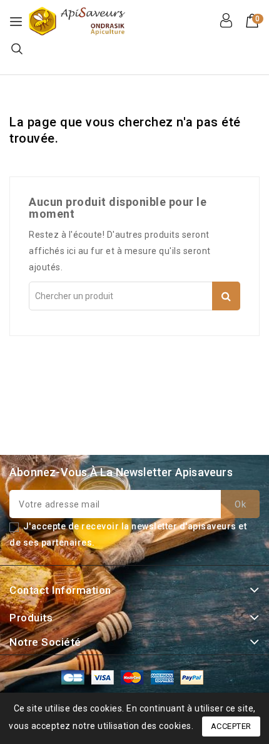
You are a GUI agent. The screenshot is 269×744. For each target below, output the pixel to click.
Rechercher (226, 296)
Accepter (231, 726)
